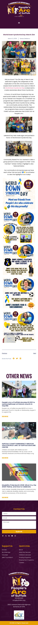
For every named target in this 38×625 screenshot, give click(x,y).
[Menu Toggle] (19, 23)
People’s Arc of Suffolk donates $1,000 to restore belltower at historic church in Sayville (18, 404)
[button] (14, 358)
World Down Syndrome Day (14, 88)
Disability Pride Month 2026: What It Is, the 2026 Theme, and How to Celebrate (19, 486)
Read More (5, 416)
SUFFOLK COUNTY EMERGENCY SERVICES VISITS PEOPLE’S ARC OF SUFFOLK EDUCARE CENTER (19, 445)
